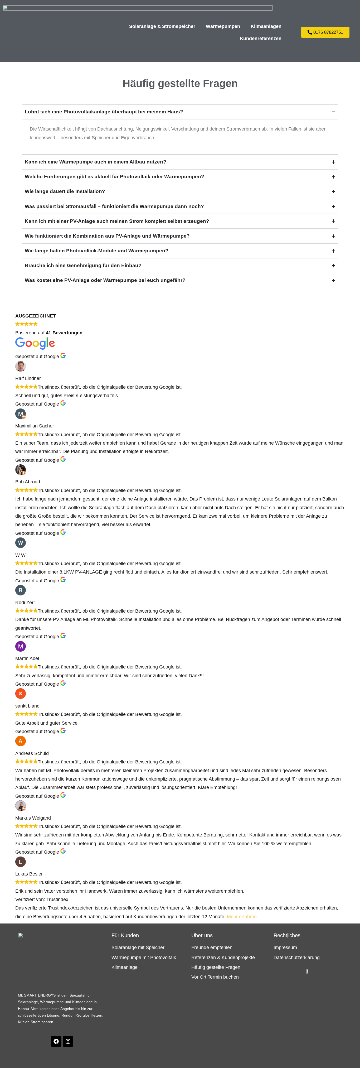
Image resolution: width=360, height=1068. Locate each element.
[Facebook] (56, 1041)
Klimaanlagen (266, 26)
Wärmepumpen (223, 26)
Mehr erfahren (242, 916)
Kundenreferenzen (260, 38)
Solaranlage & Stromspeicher (162, 26)
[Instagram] (68, 1041)
